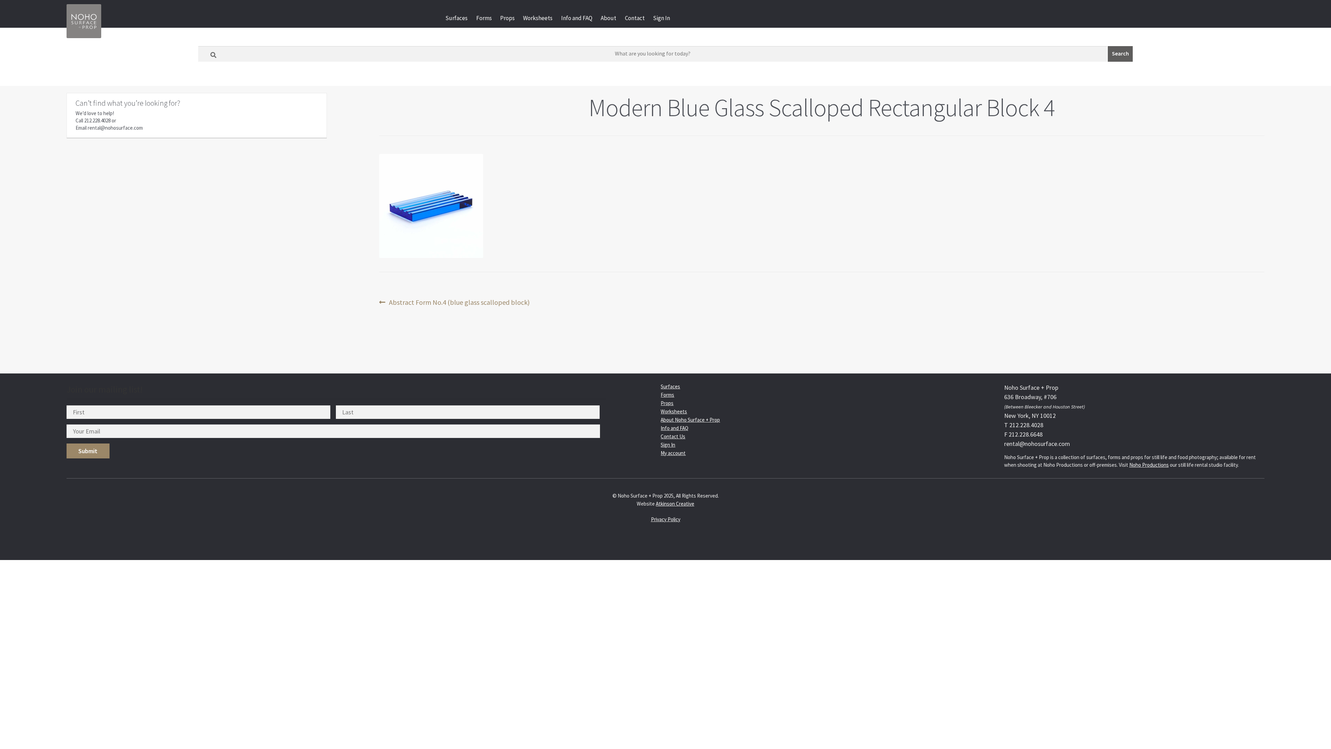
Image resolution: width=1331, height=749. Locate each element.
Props (507, 18)
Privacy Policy (665, 519)
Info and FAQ (576, 18)
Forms (484, 18)
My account (673, 453)
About (608, 18)
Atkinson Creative (675, 503)
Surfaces (456, 18)
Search (1120, 53)
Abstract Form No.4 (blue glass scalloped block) (459, 303)
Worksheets (538, 18)
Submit (87, 451)
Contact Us (673, 436)
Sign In (661, 18)
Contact (635, 18)
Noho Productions (1149, 465)
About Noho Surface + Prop (690, 419)
